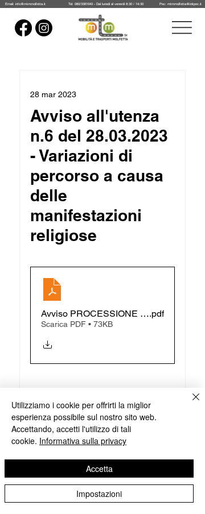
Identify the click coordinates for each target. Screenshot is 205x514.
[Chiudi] (189, 403)
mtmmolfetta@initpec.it (184, 4)
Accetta (99, 468)
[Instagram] (43, 27)
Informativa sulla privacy (82, 440)
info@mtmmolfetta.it (30, 4)
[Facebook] (23, 27)
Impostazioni (99, 493)
